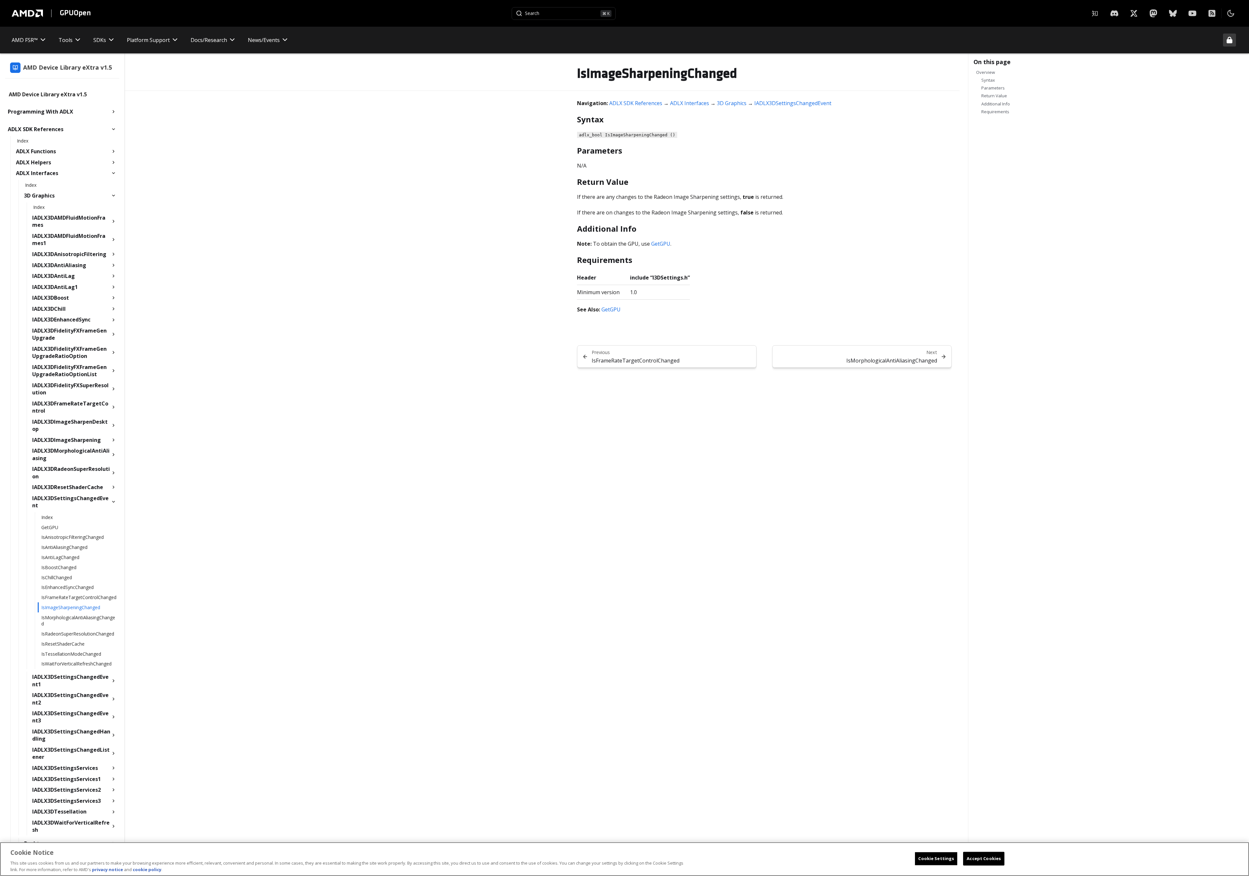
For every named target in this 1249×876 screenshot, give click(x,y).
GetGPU (660, 243)
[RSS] (1211, 13)
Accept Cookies (984, 858)
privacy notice (107, 869)
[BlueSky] (1172, 13)
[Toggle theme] (1230, 13)
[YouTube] (1192, 13)
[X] (1114, 13)
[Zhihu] (1094, 13)
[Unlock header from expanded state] (1229, 40)
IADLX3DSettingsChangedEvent (792, 103)
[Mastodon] (1153, 13)
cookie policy (147, 869)
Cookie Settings (936, 858)
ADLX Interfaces (689, 103)
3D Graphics (731, 103)
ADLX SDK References (635, 103)
